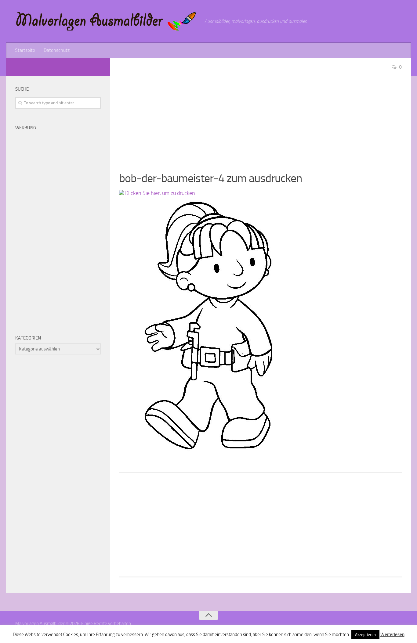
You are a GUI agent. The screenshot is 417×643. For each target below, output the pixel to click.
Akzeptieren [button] (365, 634)
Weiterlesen (392, 634)
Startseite (25, 50)
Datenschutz (57, 50)
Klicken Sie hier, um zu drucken (159, 193)
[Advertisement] (260, 119)
